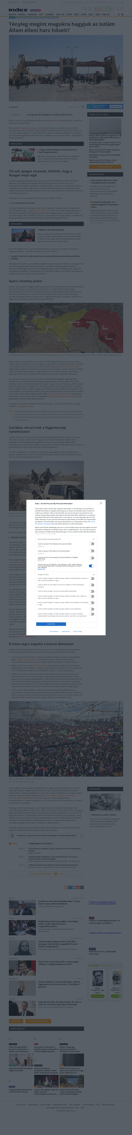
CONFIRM (51, 624)
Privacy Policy (77, 631)
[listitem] (66, 539)
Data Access (66, 631)
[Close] (102, 504)
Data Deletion (54, 631)
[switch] (91, 543)
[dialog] (66, 567)
